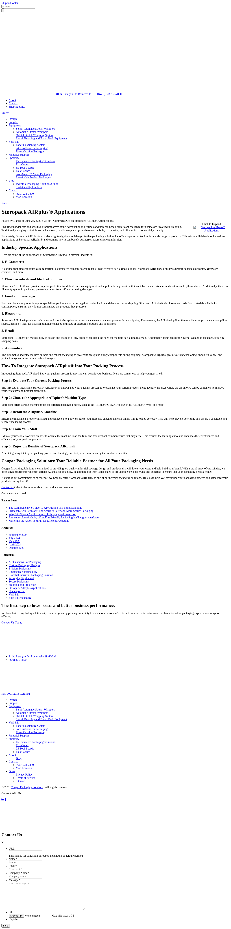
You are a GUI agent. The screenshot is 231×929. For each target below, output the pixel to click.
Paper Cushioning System (30, 725)
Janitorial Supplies (19, 735)
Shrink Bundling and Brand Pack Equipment (41, 719)
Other (12, 771)
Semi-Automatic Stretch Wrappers (35, 709)
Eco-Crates (22, 745)
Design (13, 699)
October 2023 (16, 547)
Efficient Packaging (20, 568)
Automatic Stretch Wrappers (32, 712)
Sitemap (20, 781)
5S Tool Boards (25, 748)
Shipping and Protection (22, 584)
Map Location (24, 768)
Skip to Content (10, 3)
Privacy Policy (24, 774)
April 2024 (15, 544)
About (12, 100)
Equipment (15, 706)
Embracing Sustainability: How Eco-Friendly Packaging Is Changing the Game (54, 517)
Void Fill (14, 594)
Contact (13, 103)
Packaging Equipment (21, 578)
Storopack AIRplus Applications (27, 588)
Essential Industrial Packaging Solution (31, 575)
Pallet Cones (23, 751)
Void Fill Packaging (20, 597)
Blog (18, 758)
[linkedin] (3, 799)
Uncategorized (17, 591)
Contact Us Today (11, 622)
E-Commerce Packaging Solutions (35, 742)
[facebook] (5, 799)
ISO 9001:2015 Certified (15, 693)
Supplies (13, 703)
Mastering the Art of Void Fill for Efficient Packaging (39, 520)
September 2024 (18, 534)
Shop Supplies (17, 106)
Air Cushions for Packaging (32, 729)
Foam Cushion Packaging (30, 732)
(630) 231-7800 (18, 659)
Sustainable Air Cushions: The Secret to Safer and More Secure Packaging (51, 510)
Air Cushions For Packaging (25, 562)
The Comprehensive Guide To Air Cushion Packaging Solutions (45, 507)
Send (5, 925)
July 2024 (14, 538)
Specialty (14, 738)
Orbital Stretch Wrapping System (34, 716)
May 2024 (14, 541)
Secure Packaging (19, 581)
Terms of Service (25, 777)
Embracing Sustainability (23, 571)
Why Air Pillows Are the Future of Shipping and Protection (42, 514)
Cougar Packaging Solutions (27, 787)
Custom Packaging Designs (24, 565)
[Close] (28, 38)
